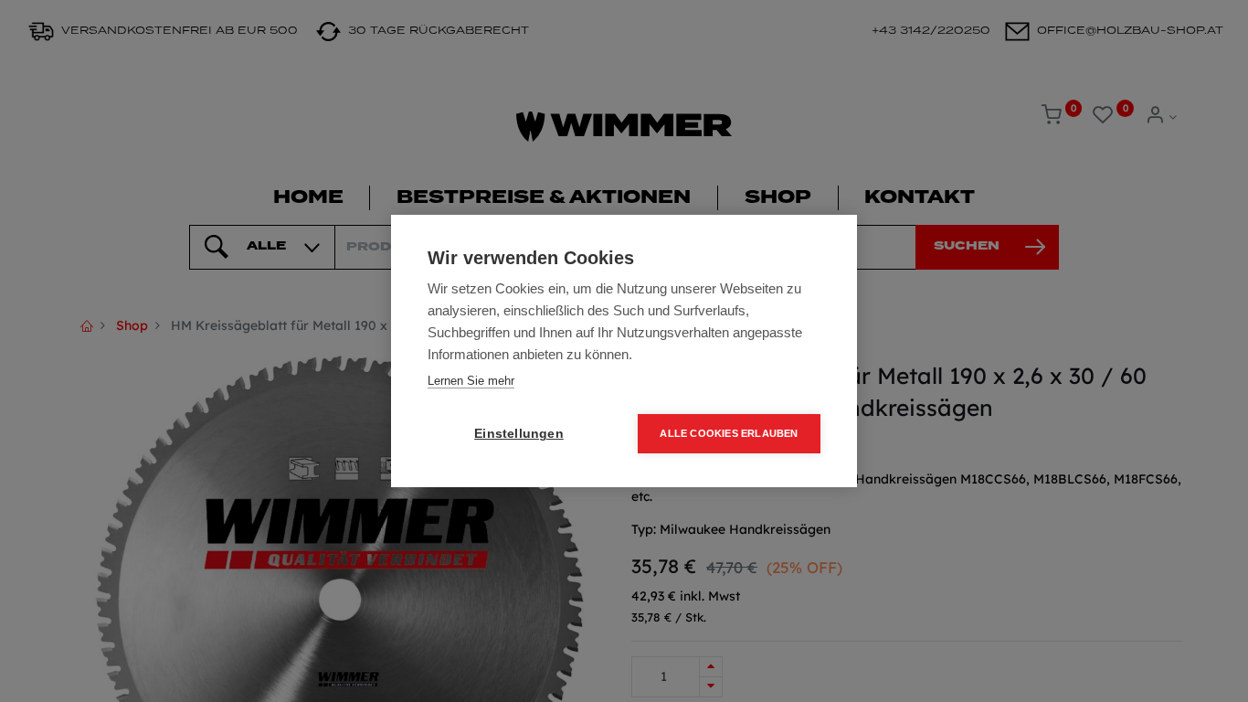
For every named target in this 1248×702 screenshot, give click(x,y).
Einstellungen (519, 434)
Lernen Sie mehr (471, 381)
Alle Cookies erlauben (729, 433)
